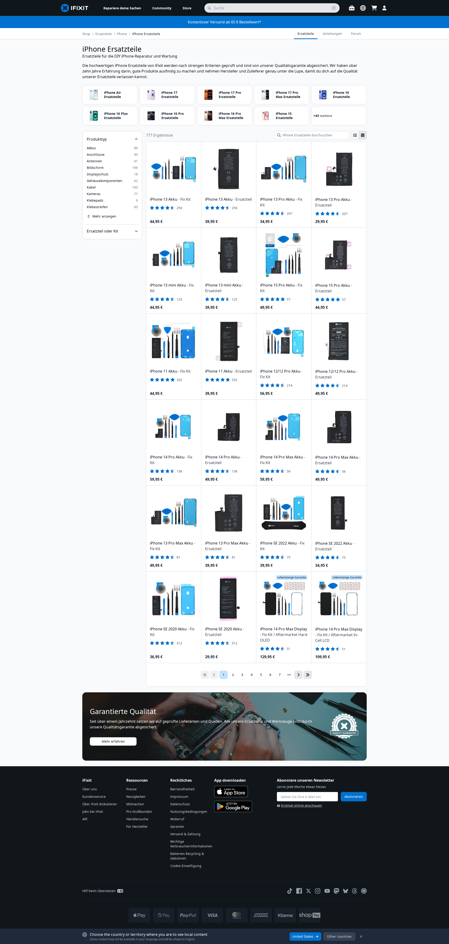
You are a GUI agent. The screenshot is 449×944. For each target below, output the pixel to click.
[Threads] (354, 891)
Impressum (179, 796)
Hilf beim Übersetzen (99, 891)
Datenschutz (180, 804)
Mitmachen (135, 804)
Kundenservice (94, 796)
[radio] (355, 135)
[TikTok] (290, 891)
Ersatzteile (103, 34)
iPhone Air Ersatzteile (112, 94)
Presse (131, 789)
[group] (359, 135)
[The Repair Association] (364, 891)
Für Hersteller (137, 826)
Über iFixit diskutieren (99, 804)
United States (302, 936)
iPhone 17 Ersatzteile (169, 94)
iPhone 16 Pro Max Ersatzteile (231, 115)
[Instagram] (318, 891)
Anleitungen (332, 33)
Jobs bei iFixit (92, 811)
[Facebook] (299, 891)
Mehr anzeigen (104, 216)
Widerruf (177, 819)
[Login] (384, 8)
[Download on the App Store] (231, 791)
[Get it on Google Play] (233, 806)
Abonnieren (353, 796)
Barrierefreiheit (182, 789)
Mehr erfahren (113, 741)
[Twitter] (308, 891)
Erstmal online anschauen (301, 805)
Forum (356, 33)
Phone (122, 34)
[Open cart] (374, 8)
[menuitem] (122, 8)
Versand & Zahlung (185, 834)
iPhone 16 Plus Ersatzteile (116, 115)
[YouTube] (327, 891)
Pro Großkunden (139, 811)
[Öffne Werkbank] (351, 8)
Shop (86, 34)
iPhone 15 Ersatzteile (284, 115)
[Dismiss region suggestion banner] (361, 936)
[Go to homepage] (76, 8)
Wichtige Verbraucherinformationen (191, 843)
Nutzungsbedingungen (188, 811)
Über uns (89, 789)
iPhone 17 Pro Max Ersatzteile (288, 94)
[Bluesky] (345, 891)
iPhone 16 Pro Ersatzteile (172, 115)
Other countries (339, 936)
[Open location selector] (363, 8)
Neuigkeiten (135, 796)
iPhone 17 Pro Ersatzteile (230, 94)
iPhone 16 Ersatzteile (341, 94)
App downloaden (230, 780)
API (84, 819)
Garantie (177, 826)
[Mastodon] (336, 891)
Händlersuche (137, 819)
